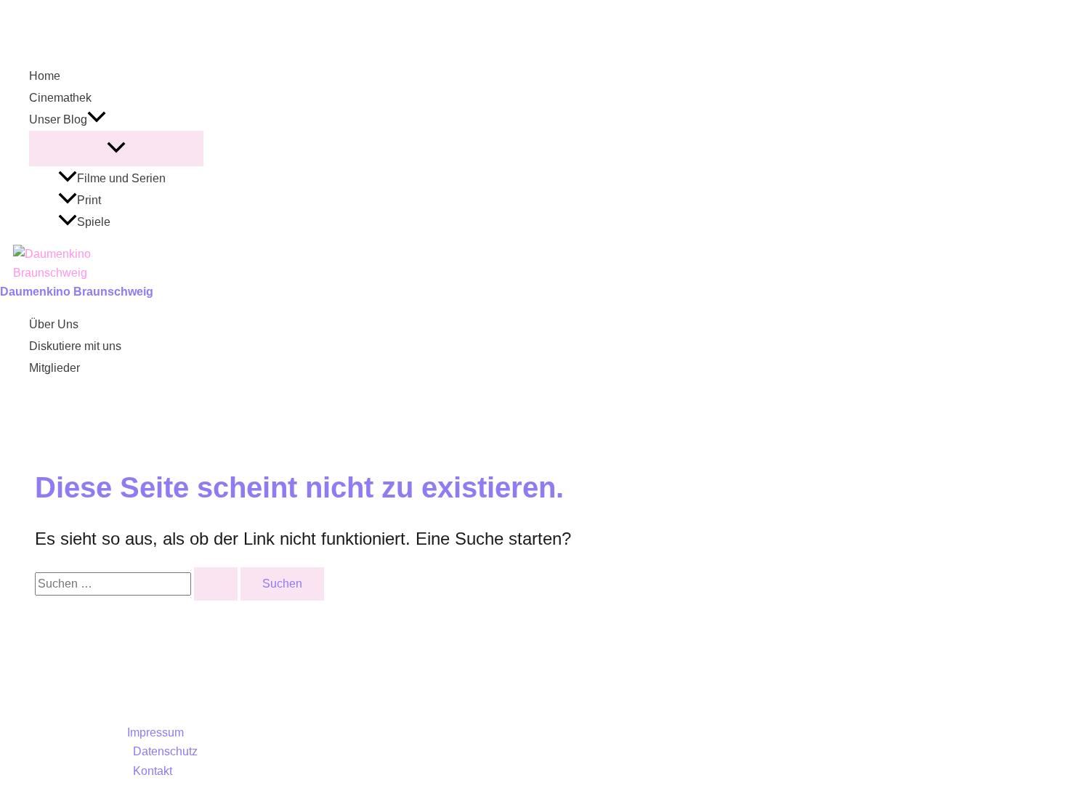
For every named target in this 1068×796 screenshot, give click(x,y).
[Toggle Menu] (116, 148)
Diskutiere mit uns (75, 346)
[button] (96, 120)
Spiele (93, 222)
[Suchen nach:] (137, 583)
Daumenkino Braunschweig (76, 291)
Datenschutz (165, 751)
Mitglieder (54, 368)
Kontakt (152, 771)
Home (44, 76)
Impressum (155, 732)
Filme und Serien (121, 178)
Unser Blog (58, 119)
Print (89, 200)
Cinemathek (60, 98)
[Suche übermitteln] (216, 584)
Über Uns (53, 324)
